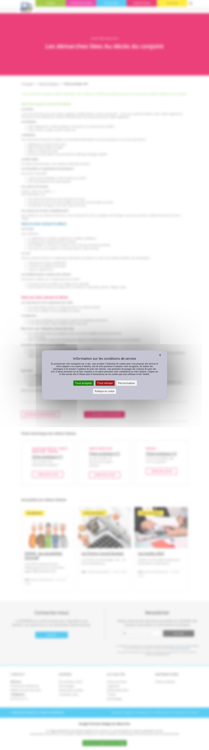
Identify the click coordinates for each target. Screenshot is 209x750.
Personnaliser (126, 383)
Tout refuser (105, 383)
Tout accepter (83, 383)
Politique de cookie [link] (104, 391)
